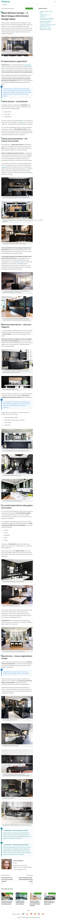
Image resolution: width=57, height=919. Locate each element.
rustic (28, 170)
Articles (5, 4)
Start (28, 910)
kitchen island (21, 261)
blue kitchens (22, 122)
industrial (3, 167)
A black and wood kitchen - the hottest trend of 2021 (47, 19)
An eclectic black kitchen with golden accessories (47, 25)
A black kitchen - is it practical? (45, 15)
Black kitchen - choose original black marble (46, 29)
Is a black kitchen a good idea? (46, 12)
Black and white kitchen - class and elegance (46, 22)
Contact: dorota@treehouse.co (19, 869)
